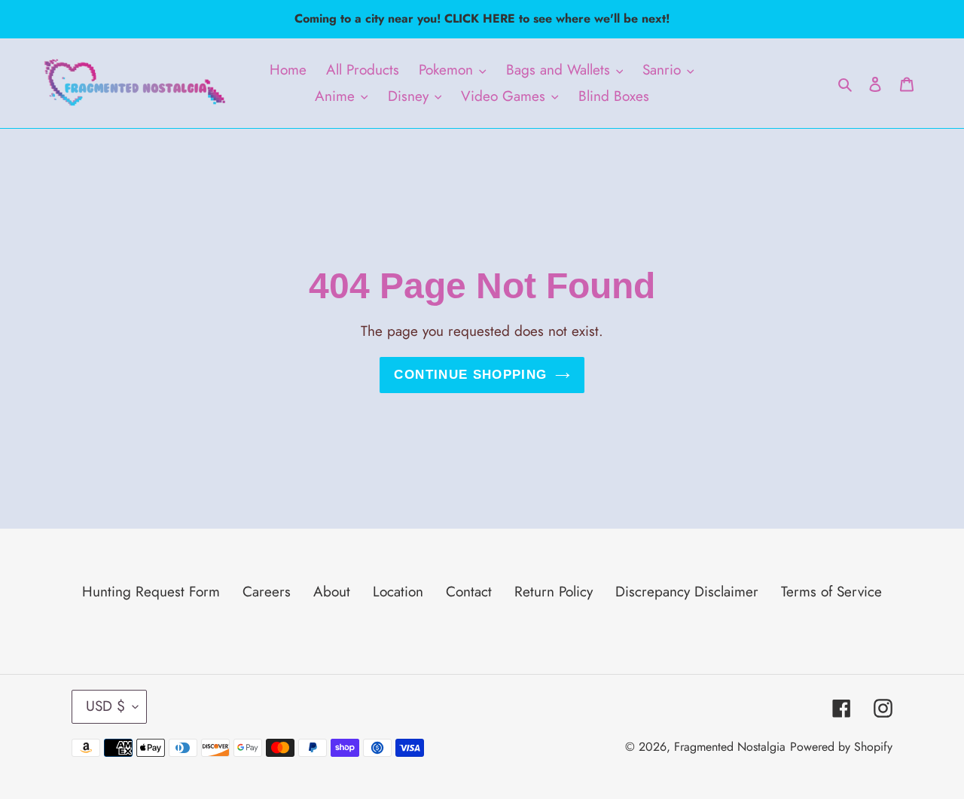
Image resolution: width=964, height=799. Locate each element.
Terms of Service (831, 591)
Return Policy (553, 591)
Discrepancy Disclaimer (686, 591)
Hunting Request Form (151, 591)
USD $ (105, 706)
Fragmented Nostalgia (730, 746)
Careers (267, 591)
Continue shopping (470, 374)
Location (398, 591)
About (331, 591)
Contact (469, 591)
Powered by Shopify (841, 746)
